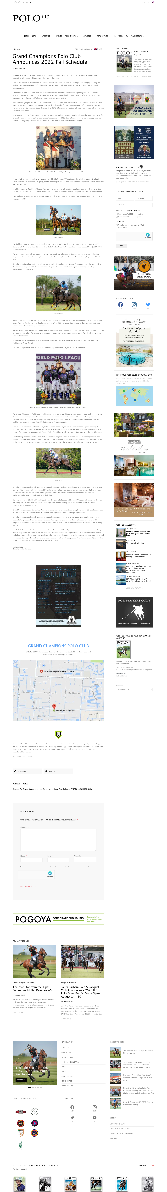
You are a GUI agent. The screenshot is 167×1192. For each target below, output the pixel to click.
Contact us (66, 1052)
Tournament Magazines (120, 1128)
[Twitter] (23, 2)
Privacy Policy (67, 1086)
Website (77, 856)
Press (63, 1067)
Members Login (67, 1057)
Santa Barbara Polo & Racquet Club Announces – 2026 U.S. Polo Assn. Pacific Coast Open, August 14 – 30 (136, 1065)
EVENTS (59, 36)
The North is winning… (135, 543)
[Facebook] (15, 2)
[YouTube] (27, 2)
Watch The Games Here (22, 756)
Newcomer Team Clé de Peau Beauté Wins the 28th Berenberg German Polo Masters (137, 1077)
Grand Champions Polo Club (35, 789)
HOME (26, 36)
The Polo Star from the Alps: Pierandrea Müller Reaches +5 (32, 1071)
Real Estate (102, 36)
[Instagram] (19, 2)
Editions (113, 1138)
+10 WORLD (86, 36)
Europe (15, 982)
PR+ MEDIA (118, 36)
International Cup (55, 789)
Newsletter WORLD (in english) (130, 214)
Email (50, 856)
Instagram (22, 982)
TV (127, 36)
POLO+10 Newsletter (70, 1062)
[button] (18, 1012)
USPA (90, 789)
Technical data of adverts (121, 1133)
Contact (146, 2)
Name (23, 856)
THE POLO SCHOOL (79, 789)
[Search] (31, 2)
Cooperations (67, 1076)
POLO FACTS (70, 36)
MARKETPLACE (137, 36)
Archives (119, 686)
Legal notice (66, 1081)
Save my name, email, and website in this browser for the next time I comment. (56, 867)
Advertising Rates (117, 1124)
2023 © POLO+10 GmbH (36, 1165)
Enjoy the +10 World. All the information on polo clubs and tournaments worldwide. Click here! (134, 381)
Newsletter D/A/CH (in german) (131, 217)
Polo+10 (66, 789)
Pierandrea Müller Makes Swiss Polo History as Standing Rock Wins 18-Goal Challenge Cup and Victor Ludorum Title (138, 1090)
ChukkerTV (17, 789)
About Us (65, 1048)
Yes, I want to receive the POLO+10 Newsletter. (133, 226)
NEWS (34, 36)
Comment (24, 827)
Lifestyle (46, 36)
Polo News (16, 49)
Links (63, 1071)
